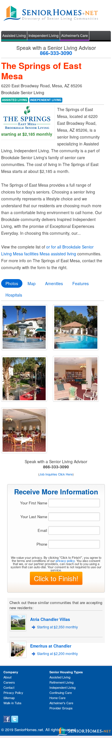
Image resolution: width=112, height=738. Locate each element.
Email (42, 530)
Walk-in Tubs (12, 702)
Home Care (57, 697)
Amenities (54, 283)
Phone (41, 544)
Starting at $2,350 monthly (57, 626)
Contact (8, 687)
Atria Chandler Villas (50, 619)
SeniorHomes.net (28, 729)
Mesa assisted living (58, 253)
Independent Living (43, 35)
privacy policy (65, 560)
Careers (9, 682)
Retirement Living (61, 682)
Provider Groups (61, 708)
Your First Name (33, 503)
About (7, 677)
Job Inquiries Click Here (56, 474)
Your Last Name (33, 516)
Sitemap (9, 697)
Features (80, 283)
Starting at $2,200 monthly (57, 653)
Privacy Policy (13, 692)
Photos (11, 283)
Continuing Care (60, 692)
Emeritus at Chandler (50, 646)
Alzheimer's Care (74, 35)
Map (32, 283)
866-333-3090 (56, 53)
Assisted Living (14, 35)
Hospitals (13, 295)
